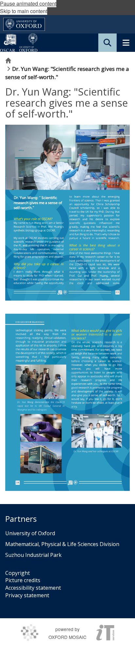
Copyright (17, 573)
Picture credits (22, 580)
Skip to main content (23, 11)
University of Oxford (30, 533)
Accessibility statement (33, 587)
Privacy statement (27, 595)
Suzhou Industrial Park (33, 555)
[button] (107, 42)
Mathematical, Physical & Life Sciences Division (62, 544)
